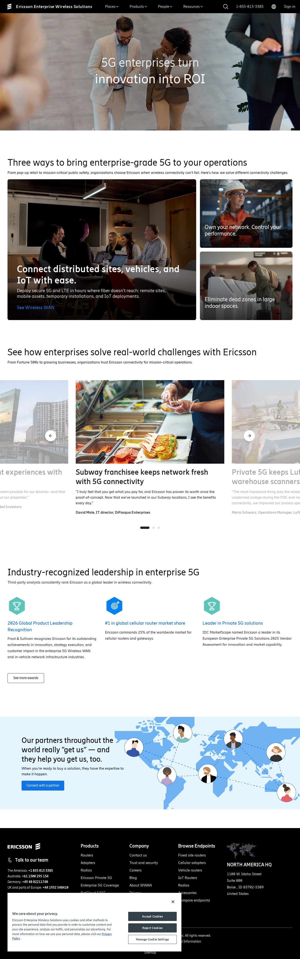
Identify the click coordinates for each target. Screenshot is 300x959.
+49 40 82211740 (35, 882)
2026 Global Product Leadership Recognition (40, 626)
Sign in (289, 6)
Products (137, 6)
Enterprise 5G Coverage (100, 885)
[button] (246, 213)
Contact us (138, 855)
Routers (87, 855)
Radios (86, 870)
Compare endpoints (194, 900)
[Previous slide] (50, 435)
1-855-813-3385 (249, 6)
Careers (135, 870)
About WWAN (140, 885)
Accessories (187, 892)
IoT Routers (187, 877)
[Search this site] (225, 6)
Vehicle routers (190, 870)
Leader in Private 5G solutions (232, 623)
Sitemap (150, 953)
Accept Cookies (152, 916)
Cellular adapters (192, 862)
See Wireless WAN (35, 307)
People (163, 6)
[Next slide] (249, 435)
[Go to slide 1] (145, 528)
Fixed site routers (192, 855)
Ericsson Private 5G (96, 877)
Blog (133, 877)
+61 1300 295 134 (35, 876)
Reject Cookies (152, 928)
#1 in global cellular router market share (145, 623)
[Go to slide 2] (153, 528)
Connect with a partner (42, 785)
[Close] (173, 902)
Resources (191, 6)
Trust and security (143, 862)
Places (110, 6)
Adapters (88, 862)
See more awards (25, 678)
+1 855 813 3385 (40, 871)
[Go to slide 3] (159, 528)
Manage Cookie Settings (152, 939)
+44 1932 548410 (55, 888)
